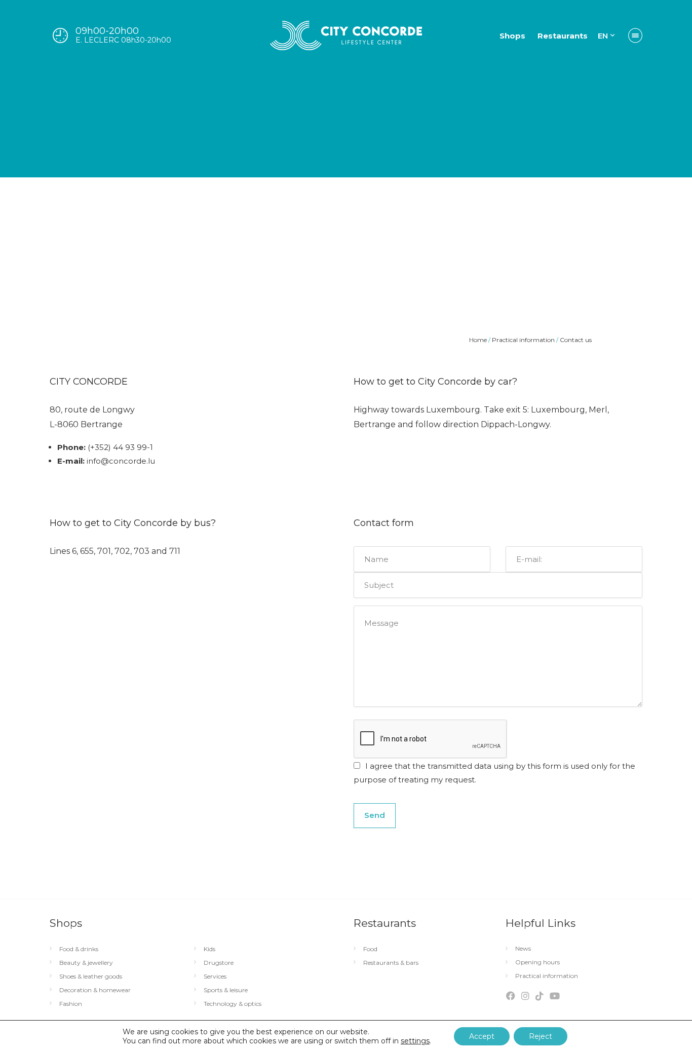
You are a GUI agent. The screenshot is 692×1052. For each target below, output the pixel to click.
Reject (540, 1036)
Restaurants (562, 36)
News (523, 948)
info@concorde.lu (121, 461)
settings (415, 1040)
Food (370, 949)
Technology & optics (232, 1003)
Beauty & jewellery (86, 962)
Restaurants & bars (390, 962)
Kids (209, 949)
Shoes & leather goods (90, 976)
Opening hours (537, 962)
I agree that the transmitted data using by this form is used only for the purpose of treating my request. (494, 772)
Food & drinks (78, 949)
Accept (481, 1036)
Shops (512, 36)
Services (215, 976)
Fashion (70, 1003)
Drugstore (219, 962)
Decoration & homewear (95, 990)
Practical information (546, 976)
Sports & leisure (226, 990)
